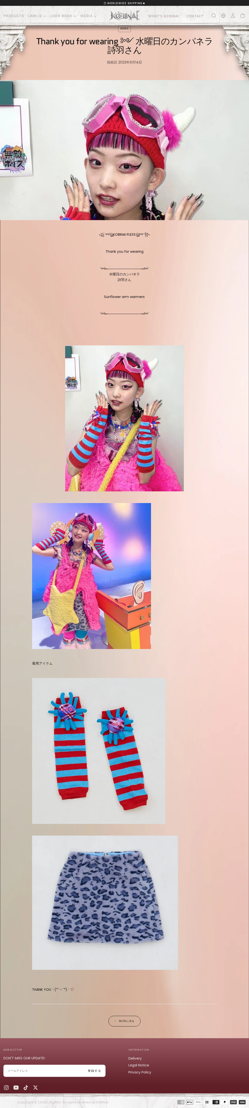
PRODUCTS (13, 15)
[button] (214, 15)
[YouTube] (16, 1087)
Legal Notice (138, 1065)
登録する (94, 1071)
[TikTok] (26, 1087)
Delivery (135, 1058)
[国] (223, 15)
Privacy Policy (139, 1072)
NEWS (124, 28)
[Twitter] (35, 1087)
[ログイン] (233, 15)
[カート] (243, 15)
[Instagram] (6, 1087)
